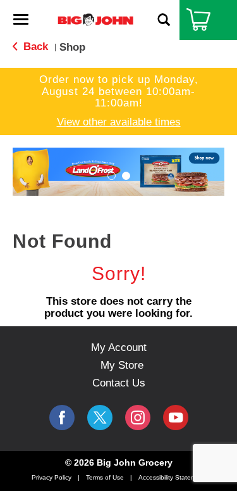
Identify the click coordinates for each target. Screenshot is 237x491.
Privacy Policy (51, 477)
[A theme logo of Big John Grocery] (95, 19)
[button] (111, 176)
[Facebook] (62, 417)
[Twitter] (99, 417)
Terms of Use (105, 477)
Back (34, 47)
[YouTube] (137, 417)
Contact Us (118, 383)
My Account (119, 347)
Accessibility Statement (171, 477)
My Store (121, 365)
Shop (72, 47)
